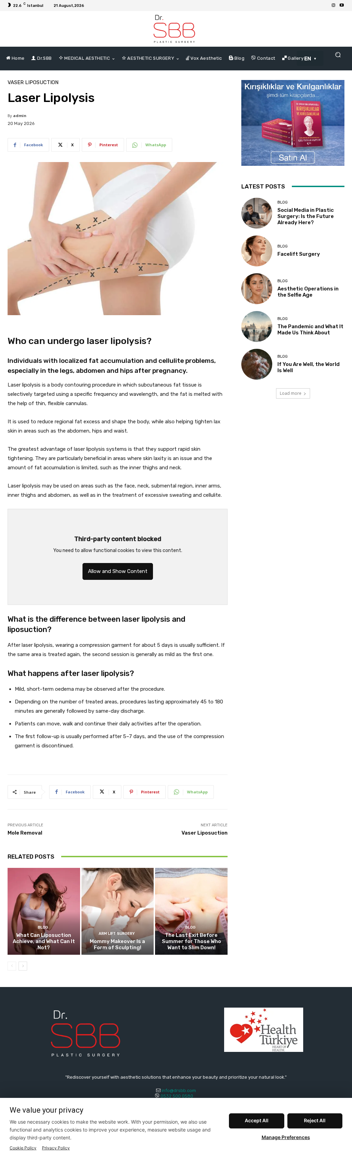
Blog (43, 927)
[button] (338, 55)
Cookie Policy (23, 1147)
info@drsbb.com (179, 1090)
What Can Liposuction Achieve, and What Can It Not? (44, 941)
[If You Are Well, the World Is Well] (256, 364)
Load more (290, 393)
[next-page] (23, 966)
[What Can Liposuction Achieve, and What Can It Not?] (44, 911)
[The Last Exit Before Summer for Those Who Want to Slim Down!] (191, 911)
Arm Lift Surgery (117, 934)
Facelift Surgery (298, 254)
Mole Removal (25, 833)
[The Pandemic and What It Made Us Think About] (256, 326)
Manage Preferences (286, 1137)
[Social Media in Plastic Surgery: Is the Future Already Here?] (256, 213)
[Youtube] (342, 5)
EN (307, 58)
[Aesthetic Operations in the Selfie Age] (256, 288)
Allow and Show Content (117, 571)
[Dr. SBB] (174, 29)
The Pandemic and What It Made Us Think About (310, 329)
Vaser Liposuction (33, 82)
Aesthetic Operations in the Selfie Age (308, 292)
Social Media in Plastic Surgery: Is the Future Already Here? (305, 216)
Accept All (256, 1120)
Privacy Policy (56, 1147)
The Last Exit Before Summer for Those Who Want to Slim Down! (191, 941)
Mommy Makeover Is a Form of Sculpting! (117, 944)
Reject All (315, 1120)
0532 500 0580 (179, 1096)
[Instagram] (333, 5)
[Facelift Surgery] (256, 251)
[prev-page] (12, 966)
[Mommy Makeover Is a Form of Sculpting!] (117, 911)
